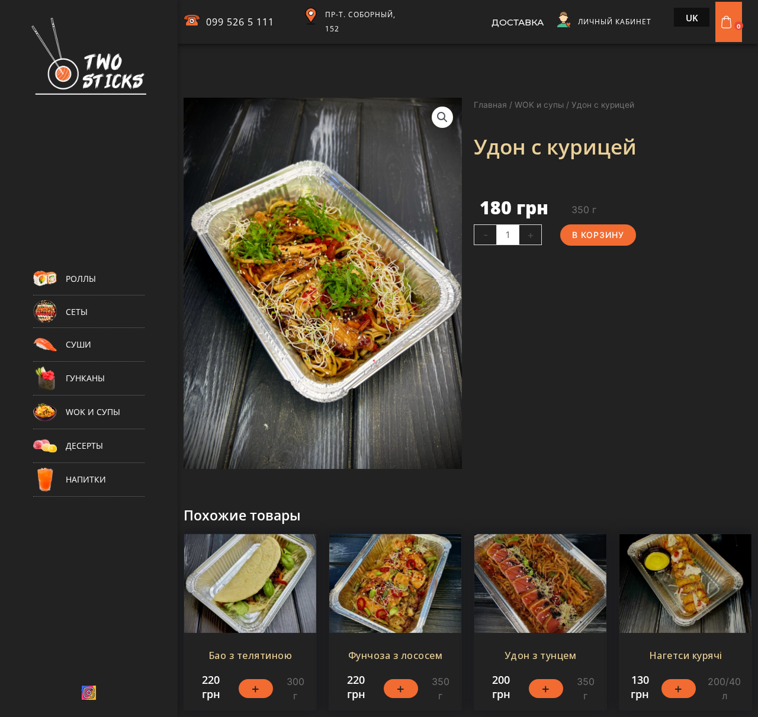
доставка (518, 22)
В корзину (598, 235)
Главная (490, 105)
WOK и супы (539, 105)
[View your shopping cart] (727, 22)
